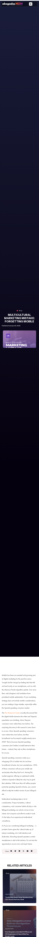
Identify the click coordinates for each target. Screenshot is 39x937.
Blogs (20, 310)
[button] (11, 851)
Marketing (5, 667)
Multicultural (6, 663)
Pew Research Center (12, 713)
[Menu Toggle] (30, 4)
